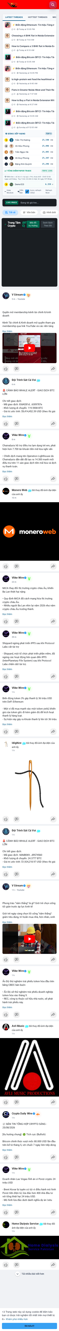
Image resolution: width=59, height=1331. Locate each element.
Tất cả (11, 212)
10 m (14, 498)
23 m (14, 582)
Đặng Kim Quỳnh (23, 164)
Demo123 (19, 184)
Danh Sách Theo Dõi (48, 224)
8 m (13, 439)
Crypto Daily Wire (22, 1113)
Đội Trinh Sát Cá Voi (24, 380)
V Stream (17, 294)
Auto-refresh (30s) (35, 191)
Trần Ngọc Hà (21, 152)
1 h (13, 692)
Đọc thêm (7, 331)
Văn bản (30, 212)
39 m (14, 637)
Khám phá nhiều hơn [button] (17, 1319)
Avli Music (18, 1026)
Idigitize (16, 743)
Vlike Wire (18, 435)
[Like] (29, 370)
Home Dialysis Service (25, 1223)
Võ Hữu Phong (22, 146)
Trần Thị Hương (22, 140)
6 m (13, 384)
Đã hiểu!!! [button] (29, 1326)
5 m (13, 299)
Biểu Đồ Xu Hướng (33, 224)
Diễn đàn (21, 191)
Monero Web (19, 490)
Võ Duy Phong (22, 158)
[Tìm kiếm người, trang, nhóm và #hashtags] (53, 4)
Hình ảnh (51, 212)
